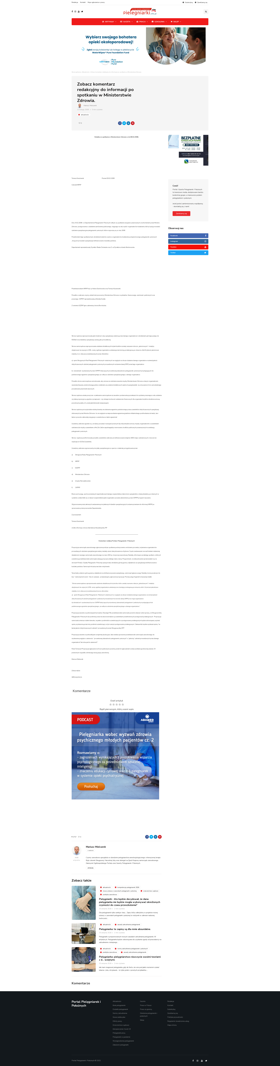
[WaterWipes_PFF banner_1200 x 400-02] (140, 49)
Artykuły (109, 21)
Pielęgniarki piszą (119, 1033)
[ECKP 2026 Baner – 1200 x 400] (188, 141)
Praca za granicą (146, 1009)
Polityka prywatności (175, 1017)
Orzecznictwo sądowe (121, 1025)
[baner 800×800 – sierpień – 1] (115, 755)
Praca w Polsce (145, 1005)
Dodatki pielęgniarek (120, 1009)
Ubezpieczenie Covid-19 (122, 1029)
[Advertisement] (117, 157)
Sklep (176, 21)
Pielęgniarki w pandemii (121, 1037)
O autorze (90, 850)
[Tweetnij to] (124, 123)
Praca (142, 21)
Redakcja (75, 2)
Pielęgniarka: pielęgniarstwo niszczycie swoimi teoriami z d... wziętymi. (130, 958)
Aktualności (85, 72)
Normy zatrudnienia (120, 1013)
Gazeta (126, 21)
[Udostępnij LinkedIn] (128, 123)
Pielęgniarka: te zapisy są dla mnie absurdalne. (125, 929)
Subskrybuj (189, 2)
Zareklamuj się (202, 2)
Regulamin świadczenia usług (178, 1021)
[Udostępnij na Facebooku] (120, 123)
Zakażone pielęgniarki (121, 1045)
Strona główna (76, 72)
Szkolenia (159, 21)
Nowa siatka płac (119, 1017)
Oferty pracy (117, 1021)
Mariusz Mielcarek (90, 105)
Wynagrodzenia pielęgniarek (123, 1041)
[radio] (110, 705)
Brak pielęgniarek (119, 1005)
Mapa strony (172, 1025)
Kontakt (83, 2)
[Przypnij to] (133, 123)
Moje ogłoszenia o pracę (96, 2)
